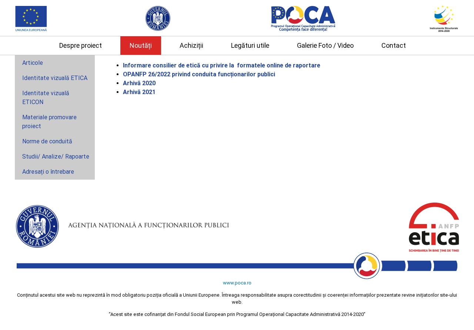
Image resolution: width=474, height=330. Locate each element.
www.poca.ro (237, 283)
